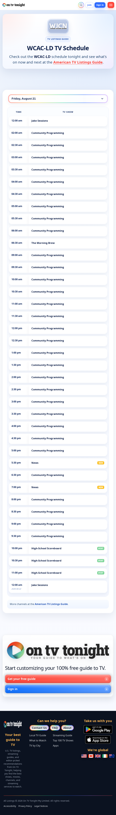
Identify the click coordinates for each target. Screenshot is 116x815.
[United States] (84, 756)
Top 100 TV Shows (63, 740)
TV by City (34, 745)
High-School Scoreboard (46, 548)
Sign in (100, 4)
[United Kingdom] (98, 756)
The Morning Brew (43, 243)
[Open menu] (111, 5)
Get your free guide (21, 679)
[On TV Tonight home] (58, 650)
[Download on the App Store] (98, 739)
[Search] (81, 5)
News (34, 462)
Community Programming (47, 133)
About (67, 728)
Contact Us (39, 728)
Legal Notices (41, 806)
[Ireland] (105, 756)
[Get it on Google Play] (98, 729)
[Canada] (91, 756)
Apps (56, 745)
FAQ (55, 728)
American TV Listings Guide (78, 62)
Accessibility (10, 806)
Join (89, 4)
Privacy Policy (25, 806)
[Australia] (111, 756)
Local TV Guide (37, 735)
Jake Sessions (39, 120)
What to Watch (37, 740)
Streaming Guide (62, 735)
